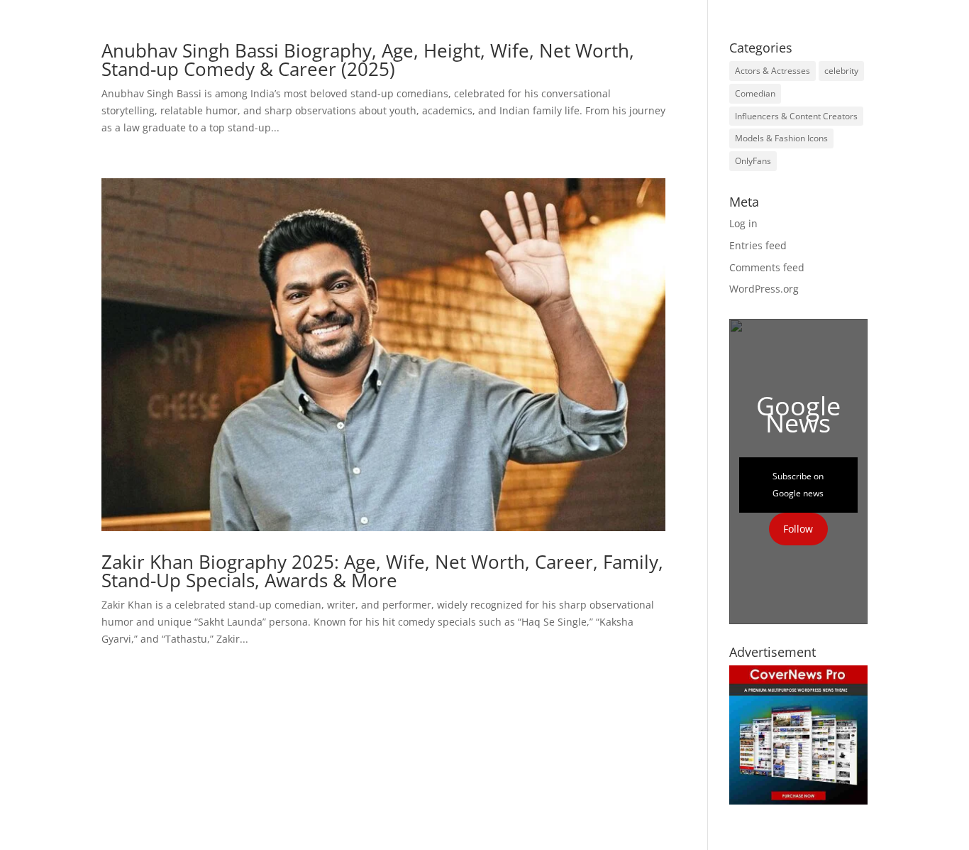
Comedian (755, 93)
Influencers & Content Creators (796, 116)
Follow (798, 528)
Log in (743, 223)
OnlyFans (753, 161)
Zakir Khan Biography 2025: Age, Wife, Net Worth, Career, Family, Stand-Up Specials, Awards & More (382, 571)
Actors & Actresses (772, 71)
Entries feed (758, 245)
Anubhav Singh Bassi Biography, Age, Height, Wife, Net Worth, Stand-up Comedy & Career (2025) (367, 60)
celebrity (841, 71)
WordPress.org (764, 288)
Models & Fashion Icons (781, 138)
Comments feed (766, 267)
